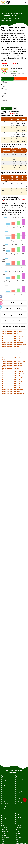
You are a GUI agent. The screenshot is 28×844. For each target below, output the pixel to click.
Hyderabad (18, 812)
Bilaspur (3, 792)
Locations (4, 18)
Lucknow (18, 825)
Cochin (17, 796)
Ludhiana (18, 827)
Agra (2, 776)
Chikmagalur (5, 796)
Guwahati (18, 808)
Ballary (17, 782)
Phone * (2, 84)
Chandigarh (18, 792)
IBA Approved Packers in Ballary (14, 326)
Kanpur (3, 822)
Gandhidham (5, 802)
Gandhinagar (19, 802)
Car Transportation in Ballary (14, 321)
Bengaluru (18, 786)
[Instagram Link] (2, 303)
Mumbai (17, 831)
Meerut (17, 829)
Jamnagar (4, 818)
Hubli (2, 812)
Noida (3, 839)
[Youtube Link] (2, 300)
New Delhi (18, 837)
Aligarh (17, 778)
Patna (3, 841)
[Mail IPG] (25, 796)
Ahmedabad (5, 778)
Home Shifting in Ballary (14, 303)
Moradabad (4, 831)
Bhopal (17, 788)
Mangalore (4, 829)
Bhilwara (3, 788)
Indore (3, 814)
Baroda (3, 786)
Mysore (3, 833)
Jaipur (3, 816)
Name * (2, 81)
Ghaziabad (4, 804)
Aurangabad (19, 780)
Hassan (17, 810)
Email (2, 88)
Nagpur (17, 833)
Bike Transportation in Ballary (14, 315)
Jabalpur (17, 814)
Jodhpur (3, 820)
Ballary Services (14, 18)
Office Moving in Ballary (14, 309)
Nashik (17, 835)
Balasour (3, 782)
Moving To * (3, 95)
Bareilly (17, 784)
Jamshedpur (19, 818)
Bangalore (4, 784)
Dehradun (4, 800)
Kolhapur (4, 823)
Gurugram (4, 808)
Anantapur (4, 780)
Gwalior (3, 810)
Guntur (17, 806)
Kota (2, 825)
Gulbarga (4, 806)
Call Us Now (21, 79)
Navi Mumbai (5, 837)
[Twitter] (2, 306)
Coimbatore (4, 798)
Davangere (18, 798)
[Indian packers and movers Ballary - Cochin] (4, 71)
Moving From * (4, 91)
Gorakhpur (18, 804)
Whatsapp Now (8, 79)
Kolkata (17, 823)
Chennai (3, 794)
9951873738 (13, 75)
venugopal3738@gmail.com (17, 73)
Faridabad (18, 800)
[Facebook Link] (2, 296)
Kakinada (18, 820)
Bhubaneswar (5, 790)
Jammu (17, 816)
